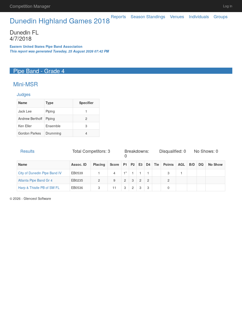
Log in (227, 6)
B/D (192, 164)
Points (168, 164)
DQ (201, 164)
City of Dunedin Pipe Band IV (39, 172)
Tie (156, 164)
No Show (215, 164)
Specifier (86, 102)
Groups (221, 16)
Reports (118, 16)
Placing (99, 164)
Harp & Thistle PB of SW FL (39, 187)
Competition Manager (30, 6)
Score (114, 164)
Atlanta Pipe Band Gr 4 (35, 180)
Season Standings (148, 16)
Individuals (199, 16)
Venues (177, 16)
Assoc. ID (78, 164)
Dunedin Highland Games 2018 (60, 20)
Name (22, 102)
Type (49, 102)
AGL (181, 164)
